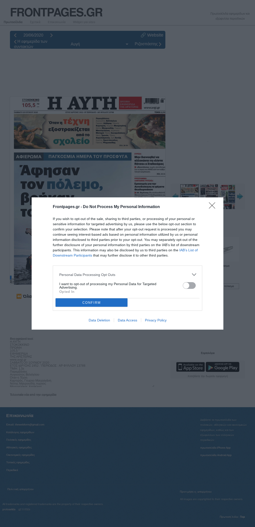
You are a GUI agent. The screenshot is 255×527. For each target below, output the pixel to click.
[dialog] (127, 263)
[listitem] (127, 274)
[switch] (189, 285)
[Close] (213, 207)
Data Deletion (99, 320)
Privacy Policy (156, 320)
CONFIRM (91, 303)
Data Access (127, 320)
